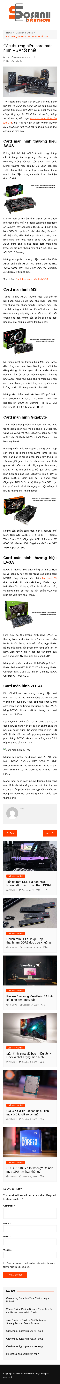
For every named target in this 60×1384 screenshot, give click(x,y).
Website (7, 1250)
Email (6, 1236)
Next (48, 833)
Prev (12, 833)
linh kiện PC (49, 578)
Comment (9, 1205)
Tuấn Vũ (13, 947)
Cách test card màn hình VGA (32, 279)
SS (7, 57)
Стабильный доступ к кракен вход (24, 1331)
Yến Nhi (12, 890)
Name (7, 1223)
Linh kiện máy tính (14, 61)
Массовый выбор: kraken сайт (22, 1354)
